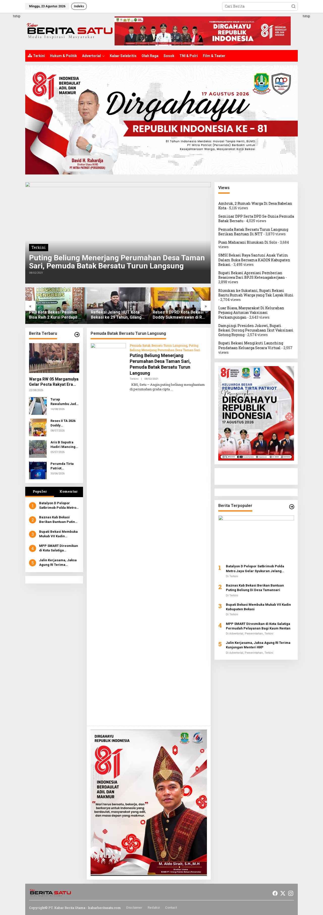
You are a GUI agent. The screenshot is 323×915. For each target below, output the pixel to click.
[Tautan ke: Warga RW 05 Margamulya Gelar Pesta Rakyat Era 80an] (54, 358)
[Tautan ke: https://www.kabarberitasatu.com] (292, 507)
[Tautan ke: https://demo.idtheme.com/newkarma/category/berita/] (77, 335)
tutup (16, 16)
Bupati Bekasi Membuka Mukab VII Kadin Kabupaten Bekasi (58, 534)
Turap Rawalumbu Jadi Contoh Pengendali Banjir (63, 401)
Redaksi (154, 907)
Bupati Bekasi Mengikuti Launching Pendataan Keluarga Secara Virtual (250, 345)
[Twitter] (283, 893)
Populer (40, 491)
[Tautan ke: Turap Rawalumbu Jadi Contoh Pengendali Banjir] (38, 405)
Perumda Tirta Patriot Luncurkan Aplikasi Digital (62, 466)
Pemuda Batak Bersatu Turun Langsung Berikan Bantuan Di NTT (253, 231)
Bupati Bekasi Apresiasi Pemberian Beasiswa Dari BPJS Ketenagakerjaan (251, 275)
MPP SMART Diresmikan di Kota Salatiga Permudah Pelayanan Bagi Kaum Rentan (58, 548)
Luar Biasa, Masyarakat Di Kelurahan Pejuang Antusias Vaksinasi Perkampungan (251, 312)
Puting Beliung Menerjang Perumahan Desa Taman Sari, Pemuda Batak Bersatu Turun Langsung (117, 262)
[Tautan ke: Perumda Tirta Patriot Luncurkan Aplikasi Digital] (38, 470)
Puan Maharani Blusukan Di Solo (247, 242)
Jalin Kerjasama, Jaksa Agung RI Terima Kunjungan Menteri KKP (58, 562)
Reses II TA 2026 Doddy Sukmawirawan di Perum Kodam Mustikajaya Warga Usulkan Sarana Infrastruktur (64, 423)
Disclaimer (134, 907)
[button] (293, 6)
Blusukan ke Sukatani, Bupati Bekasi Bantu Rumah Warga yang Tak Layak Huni (255, 292)
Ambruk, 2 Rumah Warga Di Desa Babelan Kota (255, 205)
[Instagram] (290, 893)
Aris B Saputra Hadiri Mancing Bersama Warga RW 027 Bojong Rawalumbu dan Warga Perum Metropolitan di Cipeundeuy (63, 444)
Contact (171, 907)
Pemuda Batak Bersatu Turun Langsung (158, 345)
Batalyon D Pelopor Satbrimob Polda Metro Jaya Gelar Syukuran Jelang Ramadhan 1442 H (57, 505)
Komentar (68, 491)
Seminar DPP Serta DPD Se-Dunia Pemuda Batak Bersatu (256, 218)
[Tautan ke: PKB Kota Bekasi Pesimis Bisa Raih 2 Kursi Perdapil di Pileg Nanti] (56, 305)
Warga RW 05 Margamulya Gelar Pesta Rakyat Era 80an (53, 382)
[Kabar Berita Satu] (69, 31)
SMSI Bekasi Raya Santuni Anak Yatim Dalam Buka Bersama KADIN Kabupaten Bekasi (254, 260)
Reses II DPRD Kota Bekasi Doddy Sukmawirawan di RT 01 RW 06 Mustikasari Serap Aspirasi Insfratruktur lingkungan (179, 315)
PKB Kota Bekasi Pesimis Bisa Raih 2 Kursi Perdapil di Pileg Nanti (55, 315)
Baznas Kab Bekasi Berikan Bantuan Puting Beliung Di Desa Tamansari (58, 519)
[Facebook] (275, 893)
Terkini (39, 247)
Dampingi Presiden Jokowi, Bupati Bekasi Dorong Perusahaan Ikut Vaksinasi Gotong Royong (255, 330)
